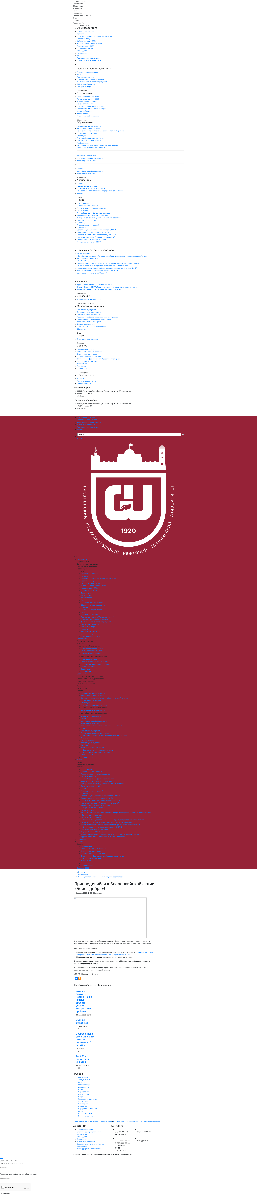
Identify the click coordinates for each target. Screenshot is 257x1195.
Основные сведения (85, 1129)
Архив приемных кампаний (87, 101)
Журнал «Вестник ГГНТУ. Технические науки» (95, 285)
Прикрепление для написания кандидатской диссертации (100, 191)
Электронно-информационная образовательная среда (98, 359)
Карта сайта (155, 1121)
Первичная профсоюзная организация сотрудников (97, 317)
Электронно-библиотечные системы (91, 148)
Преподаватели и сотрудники (88, 58)
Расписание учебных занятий (88, 128)
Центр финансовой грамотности (90, 158)
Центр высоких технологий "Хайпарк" (92, 273)
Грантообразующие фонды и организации (93, 213)
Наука (79, 760)
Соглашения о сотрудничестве (89, 312)
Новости (80, 379)
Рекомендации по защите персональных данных (94, 1121)
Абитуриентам (84, 1080)
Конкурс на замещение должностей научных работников (99, 218)
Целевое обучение (84, 111)
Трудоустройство (88, 740)
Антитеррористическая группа (89, 1149)
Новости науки (83, 203)
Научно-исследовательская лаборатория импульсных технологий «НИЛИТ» (107, 268)
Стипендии (81, 136)
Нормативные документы (87, 186)
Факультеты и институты (87, 156)
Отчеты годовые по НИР (86, 220)
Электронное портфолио (90, 755)
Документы (81, 227)
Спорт (80, 1097)
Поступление (82, 639)
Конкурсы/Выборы (84, 87)
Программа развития (85, 77)
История (80, 34)
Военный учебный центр (86, 161)
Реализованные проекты (90, 636)
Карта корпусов (144, 1121)
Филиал (80, 429)
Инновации (81, 839)
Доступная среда (84, 39)
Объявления (83, 874)
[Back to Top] (1, 1158)
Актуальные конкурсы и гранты (89, 322)
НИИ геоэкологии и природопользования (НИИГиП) (97, 270)
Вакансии (84, 745)
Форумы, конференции (86, 324)
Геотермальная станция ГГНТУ (89, 242)
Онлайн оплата (83, 368)
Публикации (82, 223)
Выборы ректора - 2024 (86, 41)
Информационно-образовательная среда (97, 750)
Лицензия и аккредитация (87, 72)
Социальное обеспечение (87, 133)
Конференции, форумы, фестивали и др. (93, 215)
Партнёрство (83, 1094)
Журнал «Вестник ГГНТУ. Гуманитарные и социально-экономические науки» (107, 287)
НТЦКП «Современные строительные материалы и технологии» (102, 266)
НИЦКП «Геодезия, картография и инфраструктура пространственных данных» (109, 263)
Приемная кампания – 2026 (88, 97)
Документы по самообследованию (90, 79)
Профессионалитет (84, 143)
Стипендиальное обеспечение (89, 314)
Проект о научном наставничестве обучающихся (96, 235)
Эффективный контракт (86, 84)
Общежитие (81, 329)
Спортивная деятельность (87, 339)
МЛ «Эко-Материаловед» (87, 261)
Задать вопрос (83, 113)
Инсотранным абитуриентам (88, 116)
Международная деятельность (89, 140)
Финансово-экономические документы (92, 82)
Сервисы (80, 841)
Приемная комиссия (85, 104)
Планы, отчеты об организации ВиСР (91, 327)
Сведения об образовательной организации (94, 36)
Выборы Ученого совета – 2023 (89, 43)
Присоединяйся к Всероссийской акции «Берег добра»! (100, 877)
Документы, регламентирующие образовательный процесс (100, 131)
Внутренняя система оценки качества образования (97, 145)
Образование (82, 674)
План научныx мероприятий (88, 225)
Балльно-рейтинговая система (93, 747)
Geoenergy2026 (83, 868)
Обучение (80, 169)
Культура (81, 1082)
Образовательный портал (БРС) (89, 356)
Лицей (83, 719)
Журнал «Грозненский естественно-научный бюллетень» (99, 289)
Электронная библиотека (87, 361)
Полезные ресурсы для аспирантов (91, 188)
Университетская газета (86, 381)
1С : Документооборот (86, 349)
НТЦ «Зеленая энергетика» (87, 258)
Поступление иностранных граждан (91, 109)
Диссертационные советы (87, 206)
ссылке (141, 952)
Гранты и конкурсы (84, 211)
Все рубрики (83, 1077)
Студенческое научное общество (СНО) (93, 232)
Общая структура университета (89, 60)
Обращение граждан (85, 48)
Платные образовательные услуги (90, 106)
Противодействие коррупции (126, 1121)
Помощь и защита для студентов (94, 708)
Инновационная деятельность (89, 299)
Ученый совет (82, 53)
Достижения (83, 1101)
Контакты (80, 193)
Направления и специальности (89, 126)
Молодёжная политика (86, 417)
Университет (82, 559)
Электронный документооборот (89, 352)
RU (78, 438)
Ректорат (80, 56)
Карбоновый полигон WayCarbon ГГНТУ (92, 239)
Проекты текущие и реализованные (91, 208)
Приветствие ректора (85, 31)
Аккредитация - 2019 (85, 46)
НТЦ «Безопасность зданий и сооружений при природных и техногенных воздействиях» (112, 256)
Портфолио (81, 366)
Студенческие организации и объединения (94, 319)
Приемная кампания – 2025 (88, 99)
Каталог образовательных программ (92, 656)
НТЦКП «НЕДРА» (83, 254)
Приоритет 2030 (85, 1113)
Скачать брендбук (84, 383)
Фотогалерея (86, 593)
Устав (79, 74)
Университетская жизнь (87, 1099)
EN (81, 438)
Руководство (82, 51)
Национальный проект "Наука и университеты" (96, 237)
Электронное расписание (87, 354)
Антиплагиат (82, 364)
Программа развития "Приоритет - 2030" (97, 617)
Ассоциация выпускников (91, 743)
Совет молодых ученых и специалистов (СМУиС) (96, 230)
